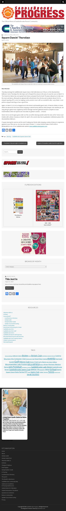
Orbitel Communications (9, 340)
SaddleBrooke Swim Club (19, 369)
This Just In (11, 279)
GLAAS (11, 362)
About (3, 453)
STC (26, 372)
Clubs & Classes (8, 35)
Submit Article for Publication (9, 488)
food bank (59, 359)
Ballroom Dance (17, 356)
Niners (46, 364)
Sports (59, 370)
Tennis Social (57, 372)
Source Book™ (7, 316)
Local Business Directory (11, 318)
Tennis (51, 372)
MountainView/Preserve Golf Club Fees (13, 336)
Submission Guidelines (8, 484)
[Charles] (33, 29)
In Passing (4, 472)
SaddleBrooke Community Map (10, 481)
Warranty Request (8, 342)
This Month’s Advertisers (8, 479)
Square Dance (10, 372)
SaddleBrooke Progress (32, 506)
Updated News (11, 276)
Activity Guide (8, 320)
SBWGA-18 (35, 369)
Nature (42, 364)
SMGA (47, 369)
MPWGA (36, 364)
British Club (36, 355)
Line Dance (49, 362)
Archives (5, 314)
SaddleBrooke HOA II (8, 333)
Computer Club (20, 359)
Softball (53, 369)
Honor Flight (34, 362)
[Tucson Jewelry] (33, 243)
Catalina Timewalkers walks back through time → (50, 143)
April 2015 (16, 35)
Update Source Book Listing (12, 323)
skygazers (42, 370)
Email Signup (5, 467)
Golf (16, 361)
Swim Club (35, 372)
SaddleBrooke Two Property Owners (12, 338)
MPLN (30, 364)
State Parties (19, 372)
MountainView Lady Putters (16, 364)
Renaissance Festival (26, 367)
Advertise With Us (8, 312)
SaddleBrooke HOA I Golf (9, 331)
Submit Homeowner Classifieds (10, 490)
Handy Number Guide (10, 321)
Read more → (9, 288)
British (29, 356)
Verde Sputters (33, 374)
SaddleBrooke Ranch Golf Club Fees (12, 334)
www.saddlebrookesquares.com (38, 126)
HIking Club (24, 362)
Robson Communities (9, 325)
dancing (9, 136)
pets (11, 366)
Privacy (4, 500)
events (51, 358)
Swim (29, 372)
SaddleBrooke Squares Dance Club (21, 136)
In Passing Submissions (8, 486)
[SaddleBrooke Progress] (33, 12)
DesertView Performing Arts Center (12, 327)
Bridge (25, 355)
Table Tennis (44, 372)
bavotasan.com (41, 508)
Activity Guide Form (7, 458)
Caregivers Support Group (48, 356)
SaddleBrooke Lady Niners (41, 367)
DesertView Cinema (41, 359)
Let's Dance (42, 362)
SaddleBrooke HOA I (8, 329)
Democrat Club (30, 359)
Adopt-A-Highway (8, 356)
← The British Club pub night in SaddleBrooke (14, 143)
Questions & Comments (8, 493)
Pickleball (17, 366)
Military (55, 362)
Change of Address (7, 465)
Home (3, 451)
